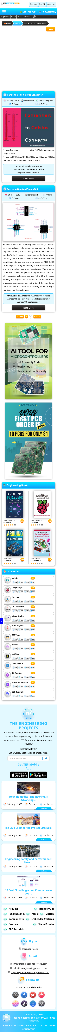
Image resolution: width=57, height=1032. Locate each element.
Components (17, 663)
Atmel (35, 913)
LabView (15, 654)
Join (54, 4)
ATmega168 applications (27, 302)
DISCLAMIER (49, 1025)
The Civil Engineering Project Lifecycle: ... (28, 829)
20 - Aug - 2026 (14, 897)
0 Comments (17, 104)
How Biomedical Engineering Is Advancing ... (28, 798)
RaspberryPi (5, 17)
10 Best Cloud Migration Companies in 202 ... (28, 892)
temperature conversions (28, 172)
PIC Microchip (18, 606)
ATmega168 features (41, 295)
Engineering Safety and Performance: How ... (28, 860)
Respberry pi (46, 908)
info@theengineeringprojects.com (30, 963)
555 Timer (16, 635)
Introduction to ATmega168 (22, 188)
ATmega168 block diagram (37, 298)
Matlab (15, 644)
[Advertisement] (28, 59)
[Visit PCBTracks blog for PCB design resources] (28, 477)
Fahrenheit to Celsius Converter (25, 94)
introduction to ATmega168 (18, 295)
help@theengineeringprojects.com (30, 968)
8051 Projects (18, 625)
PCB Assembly (49, 11)
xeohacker (49, 804)
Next (36, 316)
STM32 (19, 17)
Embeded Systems (20, 682)
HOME (8, 23)
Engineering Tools (46, 100)
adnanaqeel (29, 100)
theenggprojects (30, 948)
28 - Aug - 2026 (14, 804)
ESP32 (13, 17)
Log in (49, 4)
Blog (18, 23)
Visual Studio (18, 616)
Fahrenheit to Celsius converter (28, 166)
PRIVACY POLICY (33, 1025)
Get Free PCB (29, 11)
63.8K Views (43, 104)
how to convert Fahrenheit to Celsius (28, 169)
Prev (21, 316)
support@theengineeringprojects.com (30, 972)
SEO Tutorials (18, 692)
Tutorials (33, 804)
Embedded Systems (42, 919)
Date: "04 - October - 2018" (35, 23)
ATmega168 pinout (15, 298)
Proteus (15, 597)
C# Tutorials (17, 673)
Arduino (26, 17)
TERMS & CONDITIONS (13, 1025)
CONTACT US (28, 1029)
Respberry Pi (17, 588)
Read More (28, 178)
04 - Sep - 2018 (13, 100)
